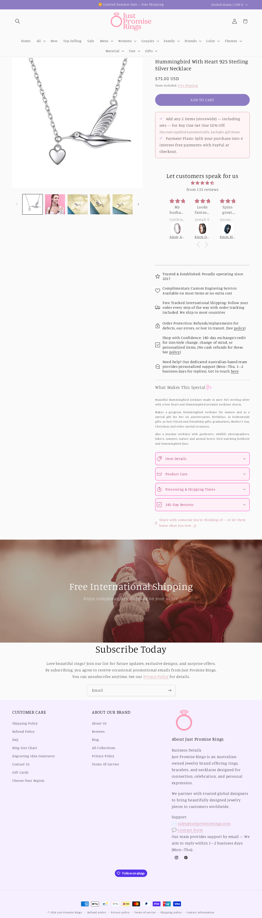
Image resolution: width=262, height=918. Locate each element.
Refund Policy (23, 732)
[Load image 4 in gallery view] (100, 204)
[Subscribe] (169, 690)
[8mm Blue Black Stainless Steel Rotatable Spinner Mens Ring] (227, 228)
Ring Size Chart (24, 748)
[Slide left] (16, 204)
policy (239, 328)
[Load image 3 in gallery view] (78, 204)
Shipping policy (171, 912)
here (235, 371)
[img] (202, 183)
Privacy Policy (156, 676)
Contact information (200, 912)
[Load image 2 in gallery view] (55, 204)
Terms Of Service (105, 764)
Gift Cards (20, 772)
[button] (17, 21)
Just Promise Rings (69, 912)
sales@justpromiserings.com (204, 823)
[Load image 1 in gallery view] (33, 204)
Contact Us (21, 764)
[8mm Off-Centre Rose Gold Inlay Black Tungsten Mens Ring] (202, 228)
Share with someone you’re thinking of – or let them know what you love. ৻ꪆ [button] (202, 523)
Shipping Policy (25, 723)
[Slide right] (138, 204)
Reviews (98, 732)
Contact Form (190, 829)
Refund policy (96, 912)
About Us (99, 723)
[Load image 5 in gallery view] (123, 204)
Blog (95, 740)
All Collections (103, 748)
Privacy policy (120, 912)
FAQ (15, 740)
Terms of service (145, 912)
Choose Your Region (28, 780)
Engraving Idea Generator (33, 756)
